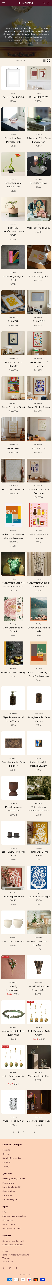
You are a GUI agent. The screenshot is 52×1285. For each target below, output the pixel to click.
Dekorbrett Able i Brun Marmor (13, 764)
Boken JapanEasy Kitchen (39, 536)
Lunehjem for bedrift (11, 1187)
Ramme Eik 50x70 (38, 97)
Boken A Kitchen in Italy (13, 672)
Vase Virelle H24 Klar (38, 1076)
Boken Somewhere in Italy (39, 629)
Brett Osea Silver (38, 183)
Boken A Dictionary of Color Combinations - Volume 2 (13, 538)
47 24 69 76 (7, 1261)
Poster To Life (38, 448)
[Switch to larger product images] (44, 60)
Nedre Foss (13, 134)
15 (34, 1132)
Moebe (13, 93)
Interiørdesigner (9, 1199)
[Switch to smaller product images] (48, 60)
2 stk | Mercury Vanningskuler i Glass (39, 809)
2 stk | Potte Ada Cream (13, 941)
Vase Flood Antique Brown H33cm (38, 988)
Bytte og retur (8, 1224)
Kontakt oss (7, 1220)
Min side (6, 1150)
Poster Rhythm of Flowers (39, 364)
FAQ (4, 1212)
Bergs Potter (13, 224)
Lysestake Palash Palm (38, 1121)
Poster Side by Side (38, 276)
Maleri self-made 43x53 (38, 228)
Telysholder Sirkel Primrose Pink (13, 140)
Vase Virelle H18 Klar (13, 1121)
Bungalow (39, 848)
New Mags (13, 530)
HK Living (38, 224)
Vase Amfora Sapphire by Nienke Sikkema (13, 585)
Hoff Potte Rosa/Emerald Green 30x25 (13, 232)
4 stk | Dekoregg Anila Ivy (13, 1078)
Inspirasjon (7, 1162)
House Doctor (39, 179)
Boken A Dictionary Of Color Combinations (38, 674)
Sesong (5, 1166)
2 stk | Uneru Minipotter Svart (13, 854)
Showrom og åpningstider (14, 1216)
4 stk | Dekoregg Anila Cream (39, 1033)
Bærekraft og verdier (11, 1158)
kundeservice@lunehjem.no (15, 1255)
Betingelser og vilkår (11, 1228)
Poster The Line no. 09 (13, 489)
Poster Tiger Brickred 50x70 (13, 898)
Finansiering (8, 1183)
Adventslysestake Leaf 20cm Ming (13, 1033)
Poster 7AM (13, 321)
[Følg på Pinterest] (16, 1268)
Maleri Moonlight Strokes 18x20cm (38, 764)
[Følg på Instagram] (10, 1268)
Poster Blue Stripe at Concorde (38, 491)
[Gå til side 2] (38, 1132)
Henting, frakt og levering (13, 1179)
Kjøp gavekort (8, 1191)
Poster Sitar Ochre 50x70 (39, 854)
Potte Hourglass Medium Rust (13, 809)
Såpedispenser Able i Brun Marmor (13, 719)
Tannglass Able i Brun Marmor (39, 719)
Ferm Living (13, 803)
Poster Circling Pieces (39, 407)
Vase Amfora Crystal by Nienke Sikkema (38, 585)
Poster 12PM (39, 321)
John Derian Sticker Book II (13, 629)
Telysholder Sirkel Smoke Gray (13, 185)
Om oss (5, 1154)
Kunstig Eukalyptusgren (13, 988)
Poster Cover (13, 448)
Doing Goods (38, 1117)
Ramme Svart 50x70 (13, 97)
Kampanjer (7, 1195)
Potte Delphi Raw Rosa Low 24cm (38, 943)
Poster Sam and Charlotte (13, 364)
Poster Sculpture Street (13, 407)
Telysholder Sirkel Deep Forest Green (38, 140)
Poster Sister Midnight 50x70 (39, 898)
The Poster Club (38, 272)
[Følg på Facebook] (3, 1268)
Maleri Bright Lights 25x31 (13, 278)
